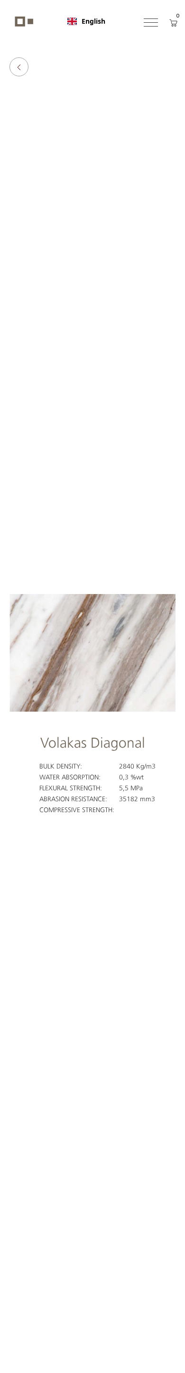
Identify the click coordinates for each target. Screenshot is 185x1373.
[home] (21, 21)
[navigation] (86, 21)
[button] (150, 21)
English (93, 21)
